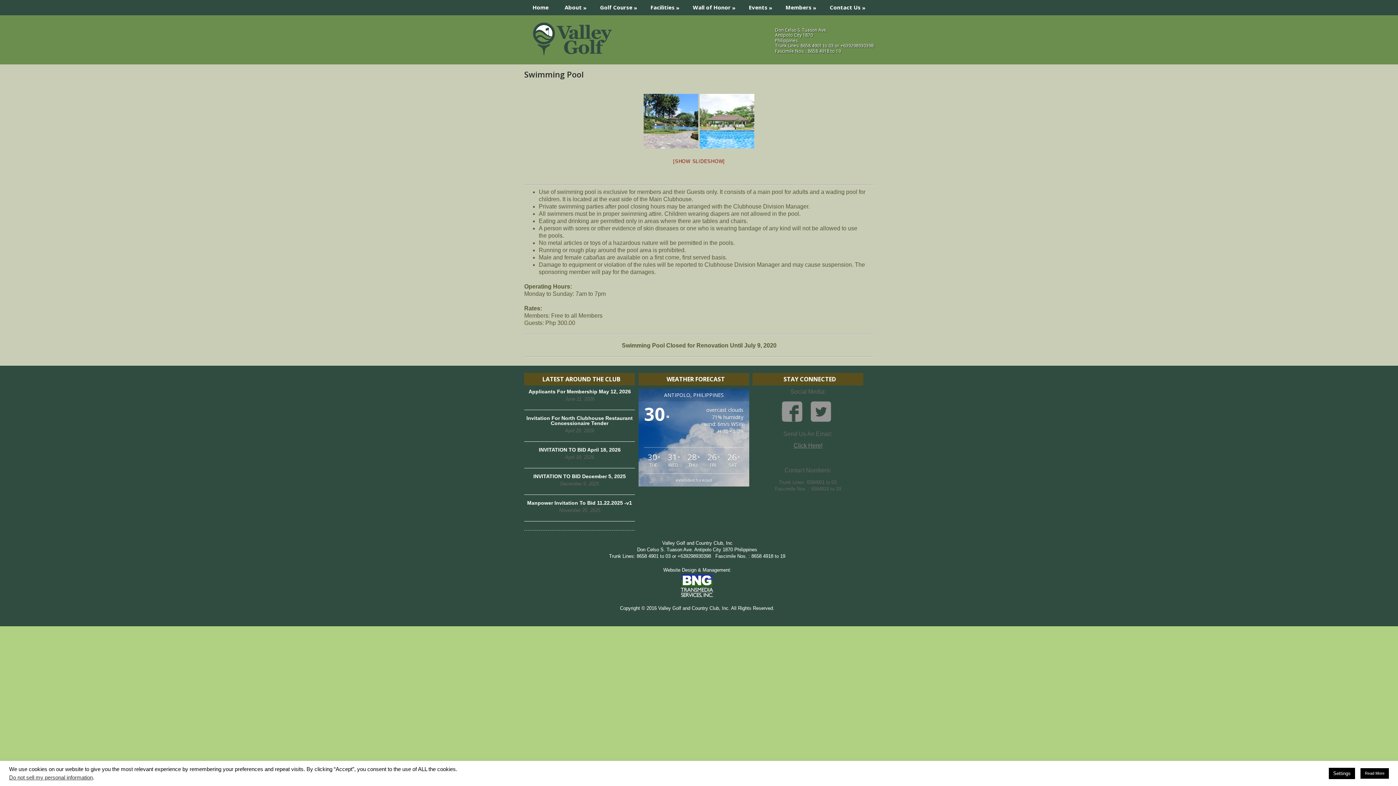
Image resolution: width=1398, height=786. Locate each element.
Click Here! (808, 445)
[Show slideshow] (699, 161)
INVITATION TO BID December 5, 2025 (579, 476)
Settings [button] (1342, 773)
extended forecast (694, 480)
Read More (1375, 773)
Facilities (665, 7)
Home (541, 7)
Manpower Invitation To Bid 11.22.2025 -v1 (579, 503)
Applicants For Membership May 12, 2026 (580, 391)
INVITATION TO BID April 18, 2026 (580, 450)
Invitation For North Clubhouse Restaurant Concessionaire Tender (579, 420)
